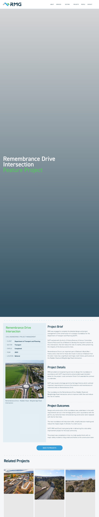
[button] (62, 4)
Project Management (28, 337)
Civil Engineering (12, 337)
